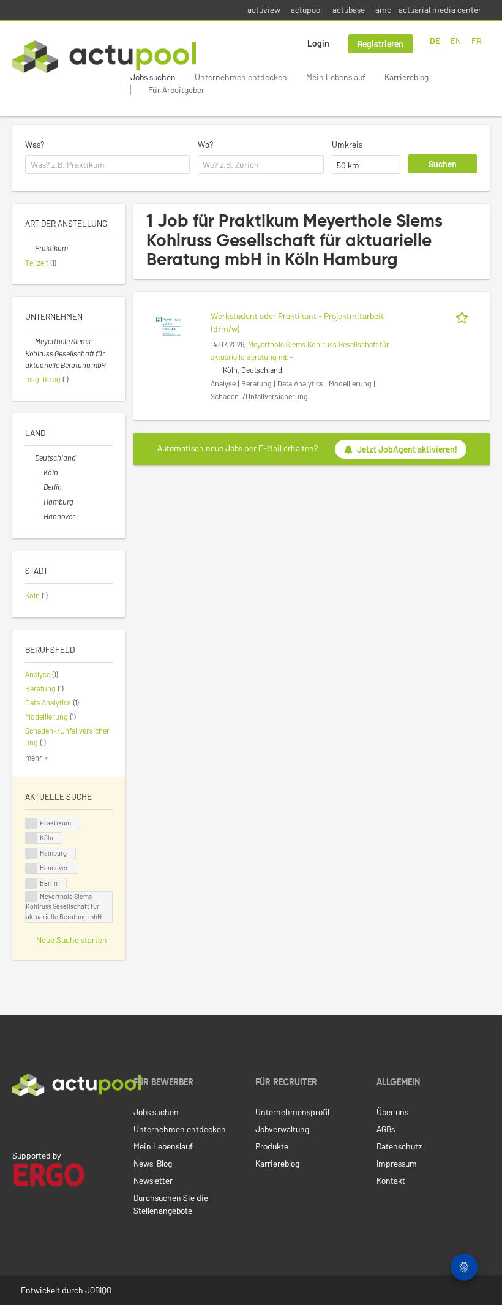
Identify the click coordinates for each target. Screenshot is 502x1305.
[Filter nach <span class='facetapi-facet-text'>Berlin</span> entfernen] (31, 883)
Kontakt (390, 1180)
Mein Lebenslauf (335, 77)
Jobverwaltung (282, 1129)
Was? (34, 144)
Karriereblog (406, 77)
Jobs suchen (153, 77)
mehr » (36, 757)
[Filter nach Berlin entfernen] (38, 487)
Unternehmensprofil (292, 1112)
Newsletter (153, 1180)
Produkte (271, 1146)
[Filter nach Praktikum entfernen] (30, 248)
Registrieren (380, 44)
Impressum (396, 1163)
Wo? (205, 144)
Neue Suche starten (71, 940)
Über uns (392, 1112)
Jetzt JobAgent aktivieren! (407, 449)
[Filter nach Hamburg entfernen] (38, 501)
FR (476, 41)
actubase (348, 9)
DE (435, 41)
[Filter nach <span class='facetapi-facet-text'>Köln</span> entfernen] (31, 838)
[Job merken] (464, 315)
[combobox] (107, 165)
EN (456, 41)
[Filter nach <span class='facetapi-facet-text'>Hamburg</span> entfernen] (31, 853)
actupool (306, 9)
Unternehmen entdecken (241, 77)
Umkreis (347, 144)
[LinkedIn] (19, 1121)
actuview (263, 9)
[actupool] (104, 56)
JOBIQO (98, 1290)
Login (318, 43)
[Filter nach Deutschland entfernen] (30, 457)
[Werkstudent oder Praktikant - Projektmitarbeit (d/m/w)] (168, 325)
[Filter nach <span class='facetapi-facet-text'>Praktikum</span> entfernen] (31, 823)
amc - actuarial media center (428, 9)
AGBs (385, 1129)
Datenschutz (399, 1146)
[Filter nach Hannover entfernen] (38, 516)
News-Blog (152, 1163)
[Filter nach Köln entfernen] (38, 472)
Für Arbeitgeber (176, 90)
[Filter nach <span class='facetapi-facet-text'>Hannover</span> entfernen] (31, 868)
